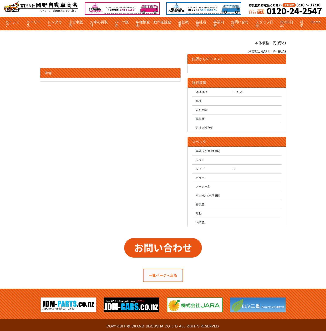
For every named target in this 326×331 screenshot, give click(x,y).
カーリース (33, 23)
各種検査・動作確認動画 (153, 23)
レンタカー (55, 23)
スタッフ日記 (264, 23)
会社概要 (183, 23)
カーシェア (12, 23)
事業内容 (218, 23)
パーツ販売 (122, 23)
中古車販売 (76, 23)
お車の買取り (99, 23)
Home (316, 22)
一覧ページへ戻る (163, 275)
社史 (302, 23)
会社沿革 (201, 23)
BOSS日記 (286, 23)
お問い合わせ (240, 23)
